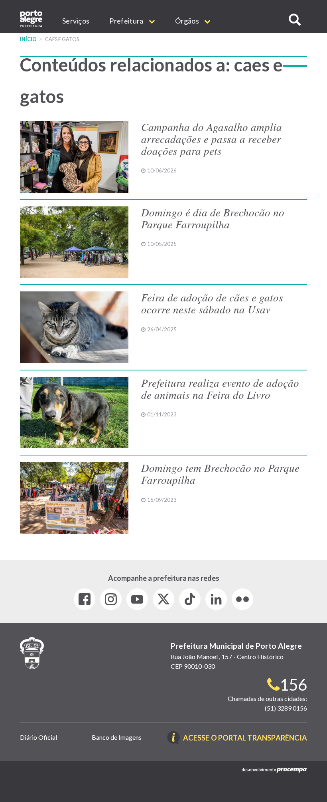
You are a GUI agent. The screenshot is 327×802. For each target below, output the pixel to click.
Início (28, 39)
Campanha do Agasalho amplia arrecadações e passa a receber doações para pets (211, 138)
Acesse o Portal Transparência (245, 738)
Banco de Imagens (117, 737)
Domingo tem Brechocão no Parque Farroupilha (220, 473)
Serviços (75, 20)
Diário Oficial (38, 737)
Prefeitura (126, 20)
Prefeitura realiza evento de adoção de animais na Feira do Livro (220, 388)
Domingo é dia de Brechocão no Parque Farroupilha (212, 218)
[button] (294, 19)
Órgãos (187, 20)
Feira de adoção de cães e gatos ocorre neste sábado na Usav (212, 303)
